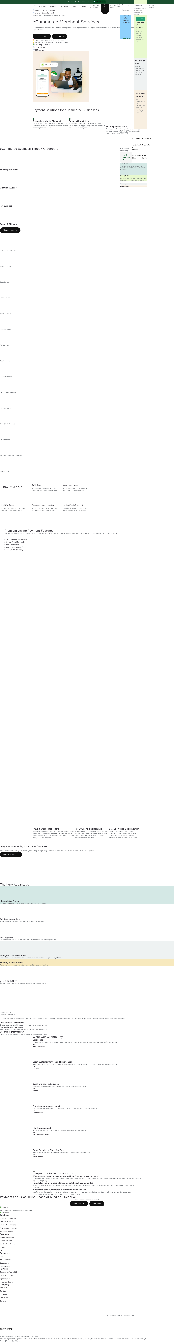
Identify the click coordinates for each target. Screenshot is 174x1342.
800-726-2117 (100, 2)
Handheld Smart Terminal (140, 25)
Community (124, 186)
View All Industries (10, 230)
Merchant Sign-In (6, 1282)
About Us (124, 163)
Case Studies (5, 1266)
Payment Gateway (7, 1237)
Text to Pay (138, 5)
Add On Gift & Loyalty (14, 550)
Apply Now (97, 1204)
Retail (139, 156)
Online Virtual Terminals (15, 542)
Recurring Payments (7, 1231)
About (84, 6)
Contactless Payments (8, 1244)
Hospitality (146, 145)
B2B (138, 138)
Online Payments (6, 1221)
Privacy (2, 1341)
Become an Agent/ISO (8, 1272)
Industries (64, 6)
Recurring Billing (12, 545)
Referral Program (6, 1275)
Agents (95, 7)
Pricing (74, 6)
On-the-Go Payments (8, 1225)
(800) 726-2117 (79, 1204)
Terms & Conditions (13, 1341)
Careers (123, 184)
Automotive (136, 138)
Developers (4, 1263)
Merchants (96, 5)
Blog (1, 1256)
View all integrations (11, 854)
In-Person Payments (8, 1218)
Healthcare (141, 145)
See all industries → (126, 157)
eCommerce (146, 138)
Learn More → (127, 38)
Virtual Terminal (6, 1240)
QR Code (3, 1251)
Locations (4, 1294)
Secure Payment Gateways (16, 539)
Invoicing (3, 1247)
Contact (3, 1291)
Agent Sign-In (118, 6)
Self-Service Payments (8, 1228)
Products (53, 6)
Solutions (42, 6)
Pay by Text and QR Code (16, 547)
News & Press (125, 176)
